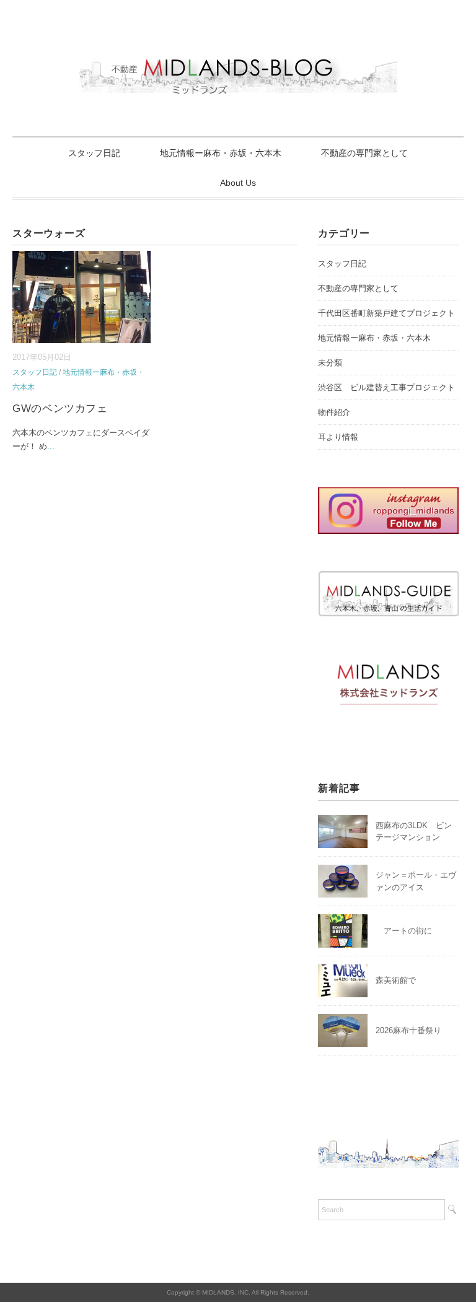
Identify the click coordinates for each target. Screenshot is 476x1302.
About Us (238, 183)
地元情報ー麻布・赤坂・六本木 (220, 153)
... (51, 446)
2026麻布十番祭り (412, 1030)
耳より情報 (338, 437)
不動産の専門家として (364, 153)
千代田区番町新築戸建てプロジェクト (386, 313)
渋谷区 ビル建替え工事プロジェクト (386, 387)
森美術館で (396, 980)
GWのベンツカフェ (59, 408)
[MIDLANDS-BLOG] (238, 52)
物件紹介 (334, 412)
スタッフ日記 (94, 153)
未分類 (330, 362)
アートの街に (404, 930)
